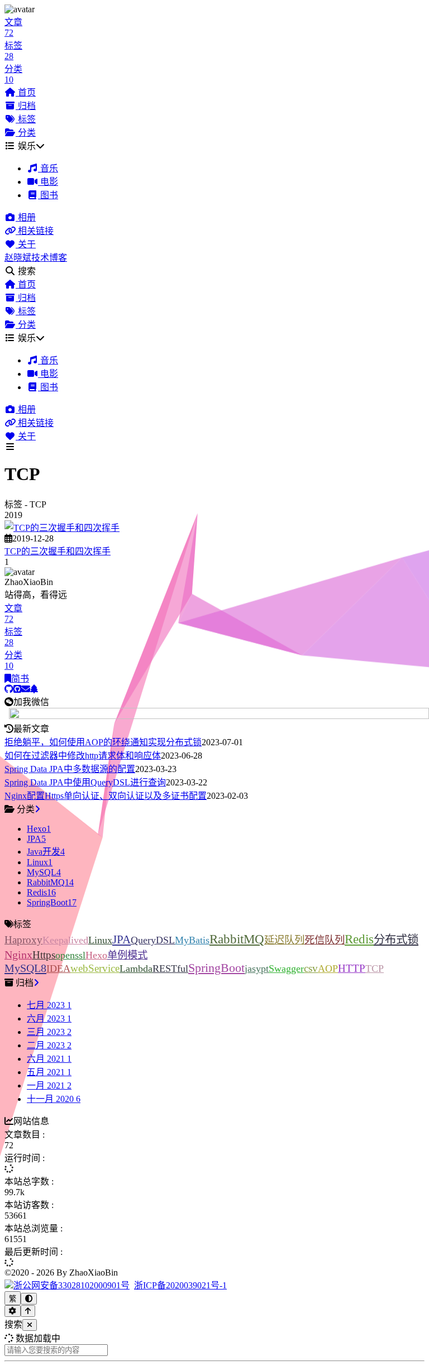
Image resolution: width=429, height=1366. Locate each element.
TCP (374, 968)
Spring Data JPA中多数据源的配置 (69, 769)
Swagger (286, 968)
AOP (328, 968)
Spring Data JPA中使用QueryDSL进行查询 (85, 782)
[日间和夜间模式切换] (29, 1299)
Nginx (18, 954)
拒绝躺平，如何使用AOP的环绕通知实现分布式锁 (103, 742)
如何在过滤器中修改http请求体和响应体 (82, 755)
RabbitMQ (236, 939)
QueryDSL (153, 940)
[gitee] (17, 689)
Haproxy (23, 940)
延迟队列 (284, 940)
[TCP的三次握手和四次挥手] (62, 528)
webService (95, 968)
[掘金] (34, 689)
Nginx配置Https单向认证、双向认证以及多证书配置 (105, 796)
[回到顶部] (28, 1311)
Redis (359, 939)
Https (43, 955)
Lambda (136, 968)
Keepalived (65, 940)
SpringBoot (216, 968)
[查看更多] (37, 809)
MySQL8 (25, 968)
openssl (70, 955)
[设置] (12, 1311)
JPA (121, 939)
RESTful (170, 968)
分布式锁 (396, 939)
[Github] (8, 689)
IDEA (58, 968)
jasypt (257, 968)
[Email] (25, 689)
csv (311, 968)
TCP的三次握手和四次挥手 (57, 551)
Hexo (96, 955)
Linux (100, 940)
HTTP (351, 968)
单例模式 (127, 955)
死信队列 (324, 940)
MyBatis (192, 940)
